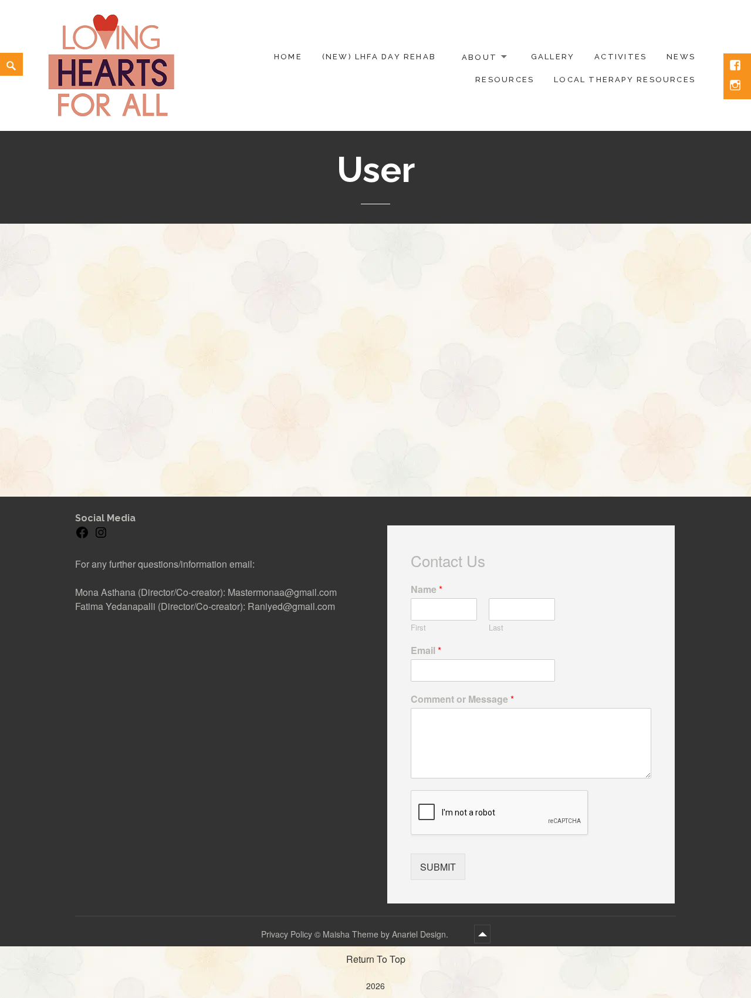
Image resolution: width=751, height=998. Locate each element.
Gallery (552, 56)
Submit (438, 867)
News (681, 56)
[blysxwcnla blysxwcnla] (155, 297)
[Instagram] (101, 536)
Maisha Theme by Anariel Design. (387, 934)
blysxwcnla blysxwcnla (298, 321)
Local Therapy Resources (624, 79)
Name (426, 590)
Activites (620, 56)
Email (426, 651)
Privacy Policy (286, 934)
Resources (504, 79)
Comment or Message (462, 699)
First (418, 628)
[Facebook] (82, 536)
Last (496, 628)
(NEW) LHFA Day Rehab (379, 56)
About (479, 56)
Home (288, 56)
